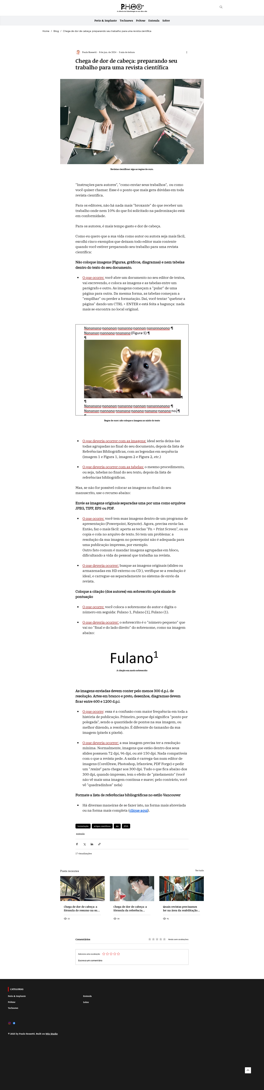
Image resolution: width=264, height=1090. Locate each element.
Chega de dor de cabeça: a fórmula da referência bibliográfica (130, 908)
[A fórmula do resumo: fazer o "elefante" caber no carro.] (82, 888)
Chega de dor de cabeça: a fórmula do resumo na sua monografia (81, 908)
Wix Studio (52, 1033)
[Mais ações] (187, 52)
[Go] (248, 1070)
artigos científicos (102, 826)
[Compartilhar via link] (99, 844)
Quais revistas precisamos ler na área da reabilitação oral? (180, 908)
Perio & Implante (17, 996)
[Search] (221, 7)
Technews (13, 1007)
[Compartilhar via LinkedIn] (91, 844)
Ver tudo (199, 870)
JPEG (126, 826)
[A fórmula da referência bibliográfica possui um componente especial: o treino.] (132, 888)
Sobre (86, 1002)
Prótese (11, 1002)
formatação (83, 826)
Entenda (87, 996)
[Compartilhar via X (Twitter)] (84, 844)
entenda (80, 833)
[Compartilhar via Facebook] (76, 844)
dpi (117, 826)
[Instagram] (9, 1023)
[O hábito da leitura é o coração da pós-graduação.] (181, 888)
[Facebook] (14, 1023)
